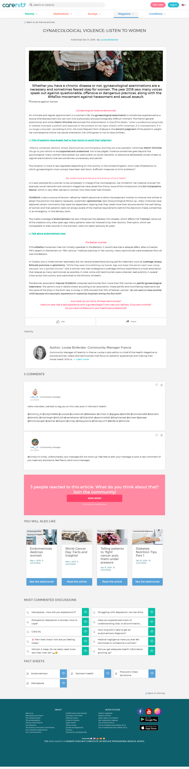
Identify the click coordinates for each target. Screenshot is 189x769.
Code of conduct (73, 720)
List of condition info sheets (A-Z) (111, 725)
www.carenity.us (57, 741)
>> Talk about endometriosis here (47, 233)
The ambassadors (33, 720)
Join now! (158, 4)
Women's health (85, 673)
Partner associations (34, 723)
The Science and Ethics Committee (40, 727)
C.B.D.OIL (36, 631)
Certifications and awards (76, 713)
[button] (31, 15)
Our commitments (33, 732)
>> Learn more (81, 359)
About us (29, 713)
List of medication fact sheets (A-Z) (112, 727)
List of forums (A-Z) (106, 723)
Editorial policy (72, 718)
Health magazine (105, 713)
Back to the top (156, 693)
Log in (173, 4)
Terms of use (71, 725)
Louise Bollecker (109, 39)
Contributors (31, 725)
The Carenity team (33, 718)
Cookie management (74, 727)
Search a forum (104, 716)
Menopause (37, 683)
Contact (69, 730)
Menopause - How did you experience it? (54, 612)
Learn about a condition (108, 718)
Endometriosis (39, 673)
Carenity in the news (74, 716)
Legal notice (71, 723)
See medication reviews (108, 720)
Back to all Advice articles (40, 22)
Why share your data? (34, 716)
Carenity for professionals (76, 732)
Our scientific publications (36, 730)
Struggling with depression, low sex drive (120, 612)
